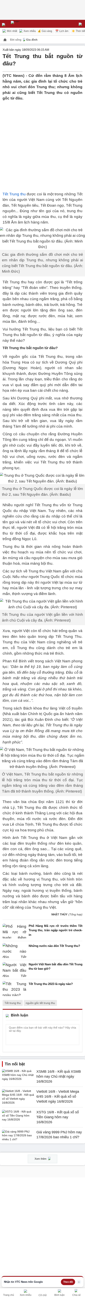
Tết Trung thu (14, 194)
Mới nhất (11, 31)
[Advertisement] (42, 143)
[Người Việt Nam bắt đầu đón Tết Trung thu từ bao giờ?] (14, 969)
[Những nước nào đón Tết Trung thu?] (14, 950)
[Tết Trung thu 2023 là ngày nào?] (14, 988)
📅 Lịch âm (61, 31)
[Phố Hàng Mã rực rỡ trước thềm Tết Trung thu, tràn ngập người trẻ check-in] (14, 931)
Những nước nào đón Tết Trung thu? (54, 945)
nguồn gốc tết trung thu (40, 1003)
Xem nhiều (29, 31)
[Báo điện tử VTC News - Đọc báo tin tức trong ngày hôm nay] (24, 24)
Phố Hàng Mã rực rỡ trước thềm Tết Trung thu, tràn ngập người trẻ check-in (55, 930)
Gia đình (32, 39)
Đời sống (16, 39)
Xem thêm (41, 1158)
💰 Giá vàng (45, 31)
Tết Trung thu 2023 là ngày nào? (51, 984)
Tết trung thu (13, 1003)
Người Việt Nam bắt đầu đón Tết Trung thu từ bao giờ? (55, 966)
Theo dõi (68, 1282)
